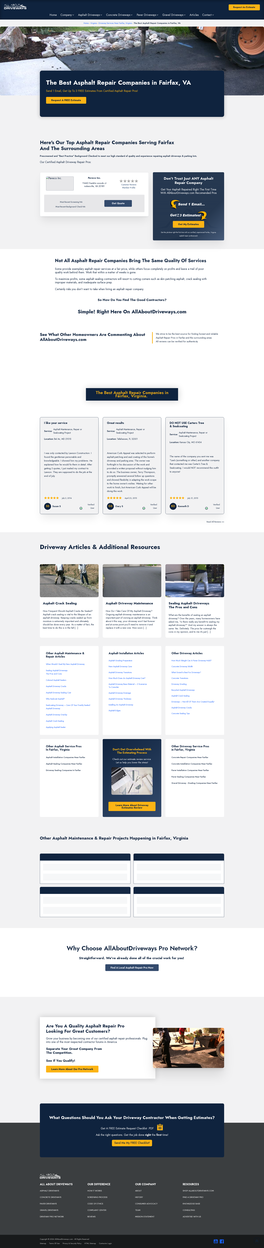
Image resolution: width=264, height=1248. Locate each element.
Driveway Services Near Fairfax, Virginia (115, 23)
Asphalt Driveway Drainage (120, 693)
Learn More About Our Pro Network (72, 1069)
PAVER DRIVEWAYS (48, 1203)
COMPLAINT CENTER (96, 1210)
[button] (67, 15)
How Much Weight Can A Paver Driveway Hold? (191, 660)
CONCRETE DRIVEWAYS (50, 1197)
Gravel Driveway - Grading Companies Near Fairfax (194, 783)
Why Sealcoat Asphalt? (55, 698)
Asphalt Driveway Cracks (56, 686)
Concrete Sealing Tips (180, 713)
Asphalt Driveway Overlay (56, 714)
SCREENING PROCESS (97, 1197)
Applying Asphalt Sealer (56, 727)
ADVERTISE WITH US (192, 1216)
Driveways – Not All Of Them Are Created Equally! (193, 701)
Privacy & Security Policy (72, 1243)
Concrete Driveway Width (182, 666)
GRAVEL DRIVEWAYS (49, 1210)
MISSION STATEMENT (144, 1216)
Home (86, 23)
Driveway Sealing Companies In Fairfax (63, 770)
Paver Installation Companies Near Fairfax (190, 770)
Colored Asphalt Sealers (56, 680)
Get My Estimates (188, 224)
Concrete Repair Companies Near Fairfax (189, 757)
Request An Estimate (244, 7)
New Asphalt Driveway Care (120, 666)
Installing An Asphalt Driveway (121, 704)
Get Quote (118, 203)
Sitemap (43, 1243)
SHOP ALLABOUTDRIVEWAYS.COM (198, 1190)
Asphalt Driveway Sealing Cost (58, 692)
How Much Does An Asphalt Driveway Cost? (127, 678)
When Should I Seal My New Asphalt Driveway (65, 664)
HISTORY (139, 1197)
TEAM (137, 1210)
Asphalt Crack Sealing (55, 721)
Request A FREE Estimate (66, 100)
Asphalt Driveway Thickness (120, 698)
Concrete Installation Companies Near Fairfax (191, 763)
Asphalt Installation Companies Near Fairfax (65, 757)
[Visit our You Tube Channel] (215, 1241)
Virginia (93, 23)
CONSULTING (189, 1210)
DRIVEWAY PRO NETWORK (52, 1216)
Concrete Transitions (179, 678)
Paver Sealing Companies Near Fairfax (188, 776)
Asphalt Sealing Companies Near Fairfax (64, 763)
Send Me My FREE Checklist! (132, 1143)
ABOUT (138, 1190)
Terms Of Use (54, 1243)
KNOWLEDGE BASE (191, 1203)
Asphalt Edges (115, 710)
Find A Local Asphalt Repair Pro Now (132, 967)
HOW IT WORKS (94, 1190)
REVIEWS (91, 1216)
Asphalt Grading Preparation (120, 660)
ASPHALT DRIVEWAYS (49, 1190)
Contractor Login (105, 1243)
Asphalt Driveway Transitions (120, 672)
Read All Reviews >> (215, 521)
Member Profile (128, 187)
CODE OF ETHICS (95, 1203)
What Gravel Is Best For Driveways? (186, 672)
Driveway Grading (179, 684)
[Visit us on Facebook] (221, 1241)
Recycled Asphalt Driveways (183, 690)
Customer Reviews (128, 184)
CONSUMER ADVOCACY (146, 1203)
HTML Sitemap (90, 1243)
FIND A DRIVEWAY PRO (193, 1197)
